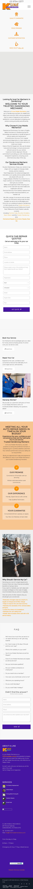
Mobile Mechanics (24, 205)
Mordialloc (26, 213)
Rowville (20, 213)
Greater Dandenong (23, 215)
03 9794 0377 (16, 1)
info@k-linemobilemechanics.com (15, 832)
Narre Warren (8, 215)
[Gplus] (24, 884)
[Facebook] (19, 884)
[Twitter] (21, 884)
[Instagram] (26, 884)
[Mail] (29, 884)
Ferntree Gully (13, 213)
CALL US (20, 48)
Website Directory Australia (17, 870)
